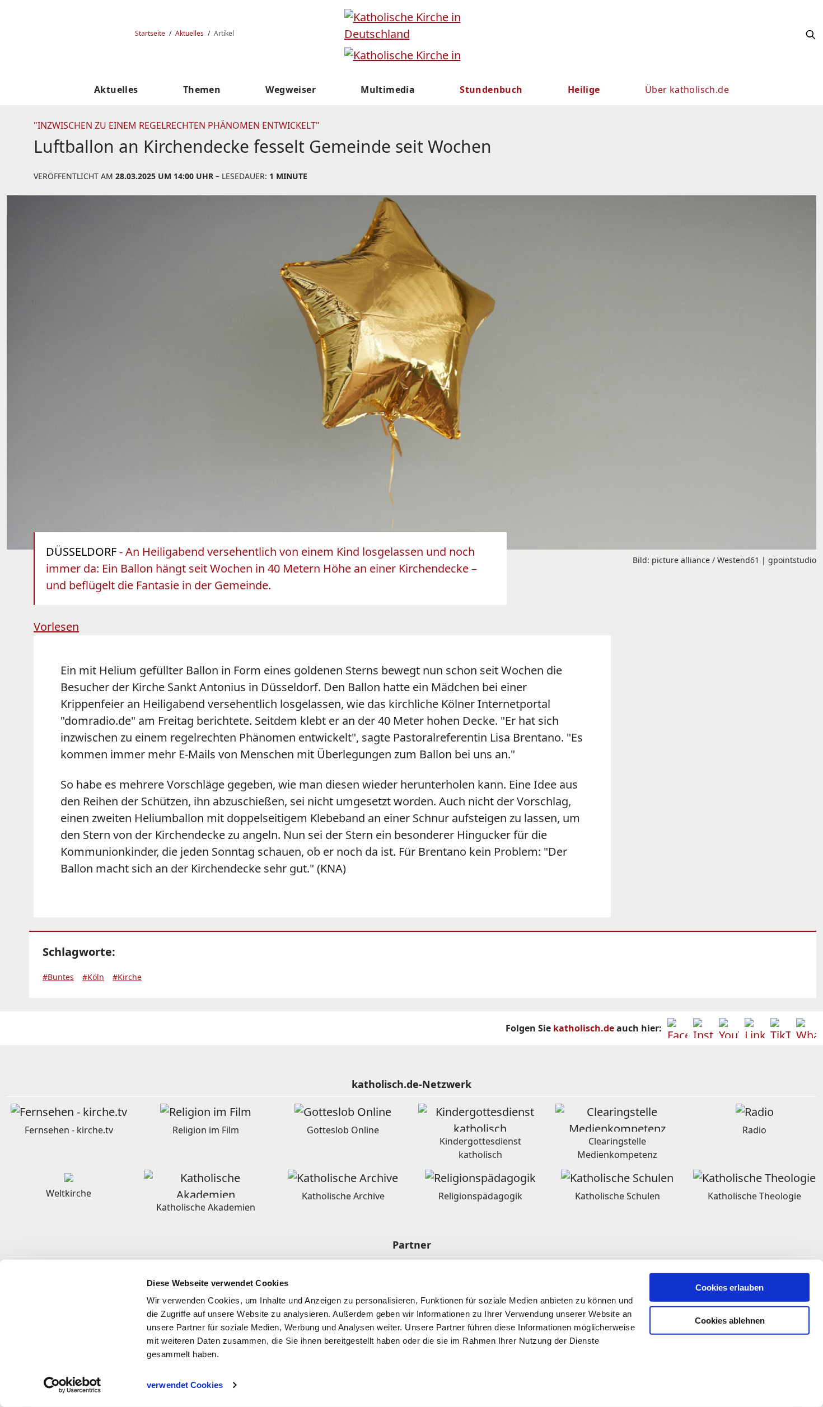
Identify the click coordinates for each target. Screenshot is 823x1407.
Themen (202, 89)
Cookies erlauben (729, 1287)
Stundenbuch (491, 89)
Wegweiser (290, 89)
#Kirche (127, 977)
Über (687, 89)
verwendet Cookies (185, 1385)
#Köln (93, 977)
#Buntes (58, 977)
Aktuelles (189, 33)
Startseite (150, 33)
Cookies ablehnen (730, 1320)
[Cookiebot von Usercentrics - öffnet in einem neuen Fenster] (72, 1385)
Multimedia (388, 89)
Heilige (584, 89)
